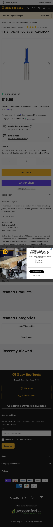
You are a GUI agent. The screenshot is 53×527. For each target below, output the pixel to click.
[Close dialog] (51, 249)
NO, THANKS (36, 275)
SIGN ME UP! (37, 271)
